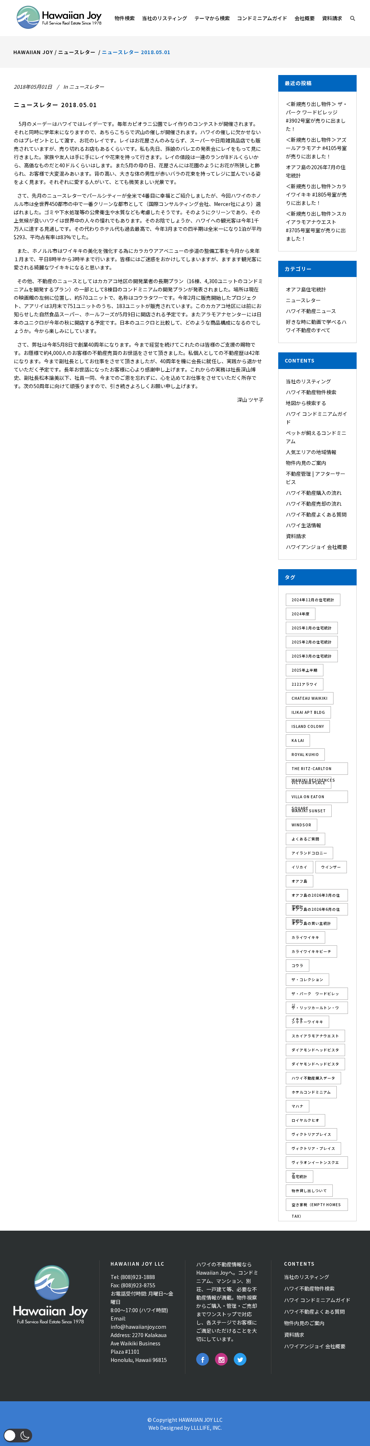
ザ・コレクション (307, 979)
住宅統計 (299, 1176)
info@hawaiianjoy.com (138, 1326)
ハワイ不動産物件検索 (311, 392)
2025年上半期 (305, 670)
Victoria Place (309, 782)
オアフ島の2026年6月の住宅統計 (316, 910)
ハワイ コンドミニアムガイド (317, 1300)
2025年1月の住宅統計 (312, 627)
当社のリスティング (308, 381)
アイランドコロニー (309, 853)
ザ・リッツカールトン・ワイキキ (315, 1009)
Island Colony (308, 726)
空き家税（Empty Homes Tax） (316, 1206)
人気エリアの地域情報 (311, 452)
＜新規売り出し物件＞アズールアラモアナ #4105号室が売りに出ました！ (316, 148)
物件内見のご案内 (306, 462)
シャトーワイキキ (307, 1021)
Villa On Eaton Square (308, 798)
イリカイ (299, 867)
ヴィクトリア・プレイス (313, 1148)
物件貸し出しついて (309, 1190)
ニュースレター (77, 52)
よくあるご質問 (305, 838)
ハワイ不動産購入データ (313, 1078)
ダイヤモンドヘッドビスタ (315, 1064)
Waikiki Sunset (309, 810)
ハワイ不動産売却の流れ (313, 503)
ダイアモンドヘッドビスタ (315, 1049)
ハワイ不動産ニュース (311, 311)
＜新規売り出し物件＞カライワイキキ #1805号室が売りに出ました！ (316, 194)
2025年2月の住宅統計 (312, 642)
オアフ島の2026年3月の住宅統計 (316, 896)
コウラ (298, 965)
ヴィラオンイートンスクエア (315, 1164)
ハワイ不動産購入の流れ (313, 492)
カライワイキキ (305, 937)
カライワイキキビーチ (311, 951)
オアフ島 (299, 881)
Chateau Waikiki (310, 698)
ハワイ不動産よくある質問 (316, 514)
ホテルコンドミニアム (311, 1092)
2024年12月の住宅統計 (313, 599)
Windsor (301, 824)
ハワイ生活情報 (303, 525)
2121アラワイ (305, 684)
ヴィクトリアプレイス (311, 1134)
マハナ (298, 1106)
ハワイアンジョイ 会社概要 (316, 546)
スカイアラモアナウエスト (315, 1035)
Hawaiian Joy (33, 52)
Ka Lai (298, 740)
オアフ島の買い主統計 (311, 923)
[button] (18, 1435)
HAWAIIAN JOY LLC (200, 1419)
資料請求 (296, 536)
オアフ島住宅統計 (306, 289)
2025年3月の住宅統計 (312, 656)
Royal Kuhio (305, 754)
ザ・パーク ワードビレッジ (315, 995)
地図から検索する (306, 402)
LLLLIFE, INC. (206, 1427)
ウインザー (331, 867)
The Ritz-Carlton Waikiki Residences (313, 770)
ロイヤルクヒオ (305, 1120)
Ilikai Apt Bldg (308, 712)
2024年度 (301, 613)
